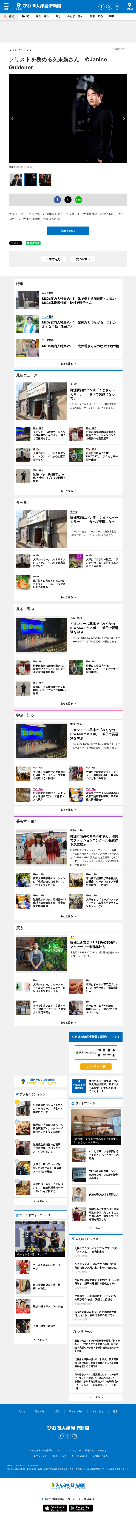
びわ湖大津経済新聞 (38, 6)
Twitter (109, 7)
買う (58, 16)
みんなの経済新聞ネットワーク (68, 1486)
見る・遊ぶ (42, 16)
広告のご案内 (101, 1456)
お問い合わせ (80, 1456)
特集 (112, 16)
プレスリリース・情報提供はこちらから (87, 1450)
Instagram (117, 7)
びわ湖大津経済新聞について (46, 1450)
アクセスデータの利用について (51, 1456)
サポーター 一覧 (96, 1066)
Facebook (101, 7)
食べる (26, 16)
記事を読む (68, 231)
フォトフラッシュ (20, 50)
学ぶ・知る (96, 16)
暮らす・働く (75, 16)
